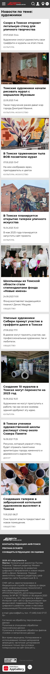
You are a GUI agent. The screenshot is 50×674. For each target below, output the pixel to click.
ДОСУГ (7, 458)
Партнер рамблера (26, 660)
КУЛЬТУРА (8, 47)
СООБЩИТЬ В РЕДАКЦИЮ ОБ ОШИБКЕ (23, 552)
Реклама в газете (12, 548)
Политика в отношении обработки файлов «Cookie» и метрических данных (24, 631)
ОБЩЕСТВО (9, 309)
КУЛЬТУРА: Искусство (15, 112)
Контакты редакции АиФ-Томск (21, 544)
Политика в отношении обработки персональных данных (20, 626)
